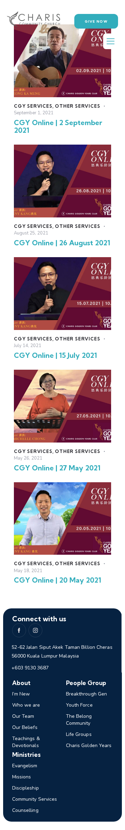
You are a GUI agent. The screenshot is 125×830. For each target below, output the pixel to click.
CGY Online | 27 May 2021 (57, 468)
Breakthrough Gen (86, 694)
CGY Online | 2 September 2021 (58, 126)
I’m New (21, 694)
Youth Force (79, 705)
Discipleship (25, 788)
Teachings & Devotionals (26, 742)
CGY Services (33, 106)
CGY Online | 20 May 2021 (57, 580)
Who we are (26, 705)
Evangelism (25, 765)
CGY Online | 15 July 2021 (55, 355)
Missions (21, 777)
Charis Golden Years (89, 745)
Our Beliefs (25, 727)
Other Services (77, 106)
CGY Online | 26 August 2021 (62, 243)
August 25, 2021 (31, 233)
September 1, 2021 (33, 113)
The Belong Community (79, 720)
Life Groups (79, 734)
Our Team (23, 716)
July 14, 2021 (27, 346)
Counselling (25, 810)
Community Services (34, 799)
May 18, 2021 (28, 571)
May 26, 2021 (28, 458)
